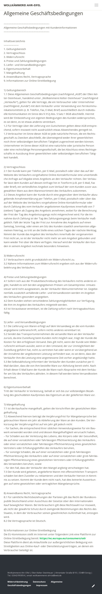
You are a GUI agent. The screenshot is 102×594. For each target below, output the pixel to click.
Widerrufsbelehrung (17, 581)
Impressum (41, 585)
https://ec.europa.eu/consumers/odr (63, 538)
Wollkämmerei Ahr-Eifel (22, 5)
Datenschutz (39, 581)
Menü (96, 5)
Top (92, 585)
